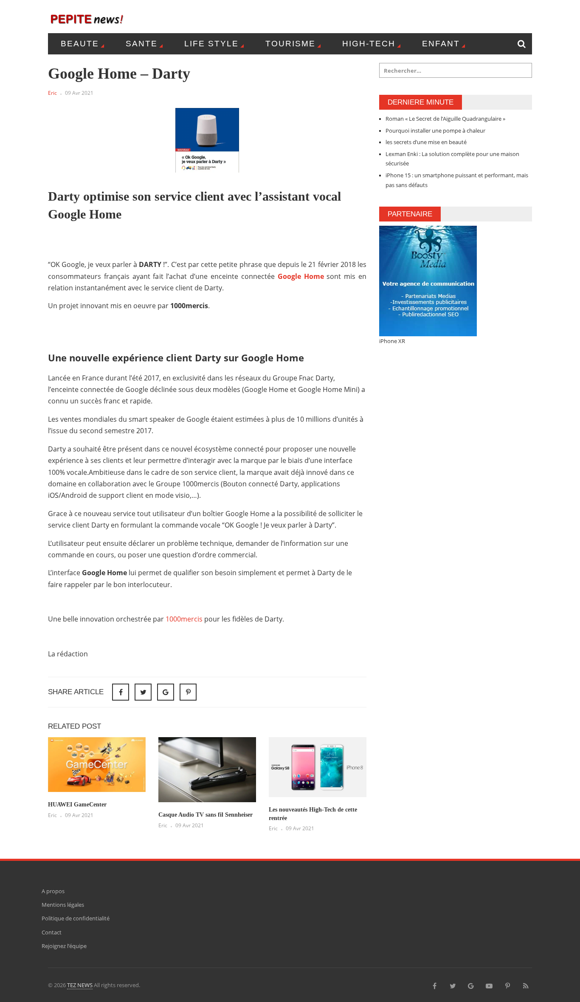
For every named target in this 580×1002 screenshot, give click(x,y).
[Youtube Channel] (489, 985)
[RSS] (525, 985)
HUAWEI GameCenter (77, 804)
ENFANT (441, 43)
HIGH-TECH (368, 43)
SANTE (142, 43)
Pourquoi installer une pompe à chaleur (435, 130)
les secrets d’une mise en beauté (426, 142)
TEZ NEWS (80, 985)
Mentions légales (63, 904)
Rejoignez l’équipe (64, 946)
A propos (53, 891)
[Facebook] (434, 985)
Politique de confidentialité (76, 918)
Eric (52, 93)
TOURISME (290, 43)
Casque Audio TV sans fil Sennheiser (205, 815)
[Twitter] (452, 985)
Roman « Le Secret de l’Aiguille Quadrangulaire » (445, 118)
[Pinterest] (188, 692)
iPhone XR (392, 341)
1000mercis (184, 619)
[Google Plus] (471, 985)
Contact (52, 932)
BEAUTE (80, 43)
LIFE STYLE (211, 43)
